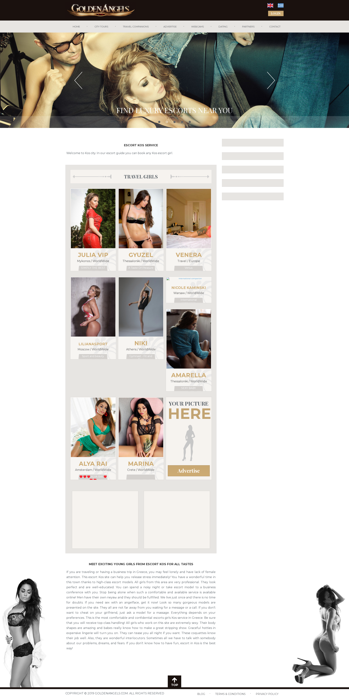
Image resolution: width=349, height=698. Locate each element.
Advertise (170, 26)
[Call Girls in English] (270, 6)
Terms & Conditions (230, 694)
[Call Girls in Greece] (281, 6)
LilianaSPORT (93, 344)
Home (76, 26)
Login (276, 13)
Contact (274, 26)
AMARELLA (188, 375)
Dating (223, 26)
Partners (248, 26)
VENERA (189, 254)
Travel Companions (136, 26)
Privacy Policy (267, 694)
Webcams (197, 26)
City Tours (101, 26)
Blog (201, 694)
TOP (174, 685)
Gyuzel (141, 254)
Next (270, 80)
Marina (141, 463)
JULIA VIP (93, 254)
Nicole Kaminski (188, 287)
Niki (140, 343)
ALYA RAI (93, 463)
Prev (79, 80)
